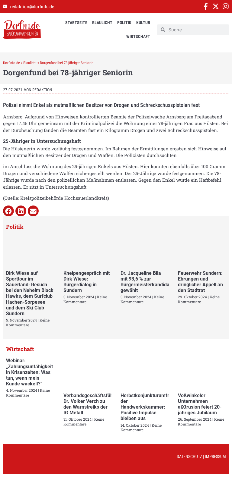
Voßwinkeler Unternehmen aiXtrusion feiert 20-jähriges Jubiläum (199, 404)
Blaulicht (102, 22)
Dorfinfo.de (11, 63)
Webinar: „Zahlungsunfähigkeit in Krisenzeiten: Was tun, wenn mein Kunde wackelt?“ (29, 372)
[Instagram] (225, 6)
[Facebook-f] (205, 6)
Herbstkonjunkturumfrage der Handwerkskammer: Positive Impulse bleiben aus (149, 407)
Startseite (76, 22)
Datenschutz (189, 456)
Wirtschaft (138, 36)
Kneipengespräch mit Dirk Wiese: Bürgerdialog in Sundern (86, 281)
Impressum (215, 456)
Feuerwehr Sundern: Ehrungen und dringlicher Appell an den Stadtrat (200, 281)
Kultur (143, 22)
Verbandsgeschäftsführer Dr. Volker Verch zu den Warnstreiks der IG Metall (91, 404)
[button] (8, 211)
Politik (124, 22)
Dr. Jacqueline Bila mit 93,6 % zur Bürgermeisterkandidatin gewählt (148, 281)
